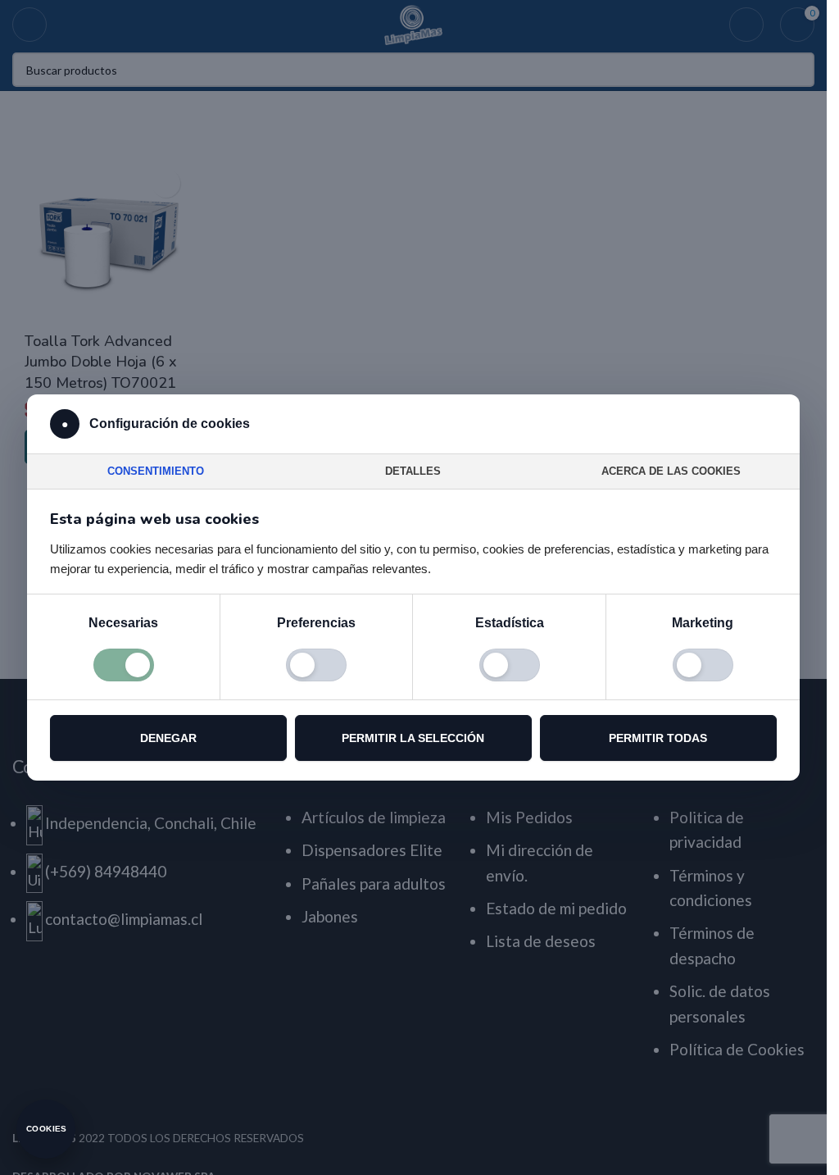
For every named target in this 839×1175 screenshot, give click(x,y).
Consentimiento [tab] (155, 471)
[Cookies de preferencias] (316, 665)
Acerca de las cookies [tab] (671, 471)
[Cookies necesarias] (123, 665)
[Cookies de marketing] (703, 665)
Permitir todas (658, 738)
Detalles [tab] (413, 471)
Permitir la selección (413, 738)
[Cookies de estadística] (509, 665)
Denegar (168, 738)
